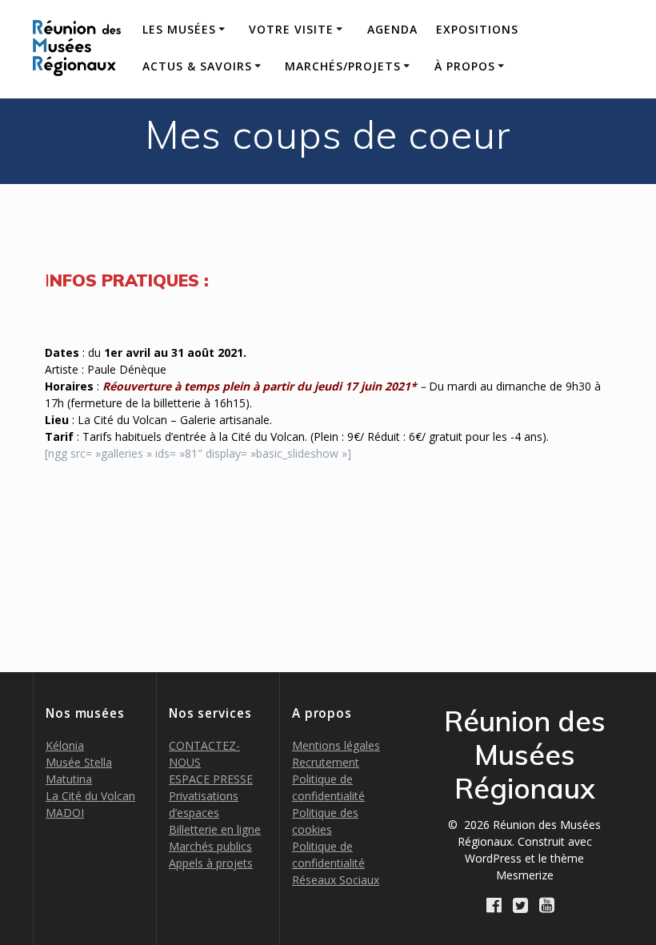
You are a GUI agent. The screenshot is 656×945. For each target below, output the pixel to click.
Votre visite (291, 29)
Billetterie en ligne (215, 829)
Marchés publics (210, 846)
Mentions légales (336, 745)
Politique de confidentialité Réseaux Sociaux (335, 863)
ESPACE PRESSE (211, 779)
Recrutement (325, 762)
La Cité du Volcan (90, 795)
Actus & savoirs (197, 66)
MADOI (65, 812)
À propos (464, 66)
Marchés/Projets (343, 66)
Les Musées (179, 29)
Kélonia (65, 745)
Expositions (477, 29)
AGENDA (392, 29)
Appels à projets (211, 863)
